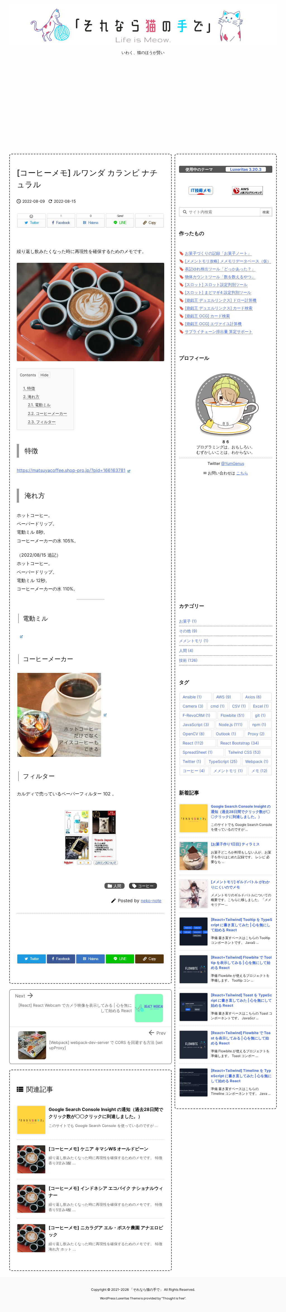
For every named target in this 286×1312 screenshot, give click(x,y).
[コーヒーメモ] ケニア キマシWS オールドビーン (98, 1149)
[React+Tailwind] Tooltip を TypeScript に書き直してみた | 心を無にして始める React (241, 924)
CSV (239, 706)
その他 (188, 630)
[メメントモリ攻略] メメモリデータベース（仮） (228, 261)
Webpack (256, 761)
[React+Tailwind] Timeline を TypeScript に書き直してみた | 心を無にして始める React (241, 1075)
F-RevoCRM (196, 715)
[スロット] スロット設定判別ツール (216, 284)
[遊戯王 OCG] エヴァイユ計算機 (213, 323)
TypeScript (223, 761)
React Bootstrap (239, 743)
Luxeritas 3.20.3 (245, 169)
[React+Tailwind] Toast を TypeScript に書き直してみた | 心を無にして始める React (241, 1000)
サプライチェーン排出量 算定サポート (218, 331)
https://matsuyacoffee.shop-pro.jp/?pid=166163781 (71, 470)
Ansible (192, 696)
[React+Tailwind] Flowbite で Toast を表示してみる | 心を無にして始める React (241, 1037)
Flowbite (232, 715)
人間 (114, 885)
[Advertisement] (143, 104)
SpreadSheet (198, 752)
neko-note (151, 900)
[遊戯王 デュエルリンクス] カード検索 (218, 308)
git (260, 715)
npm (259, 724)
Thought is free (173, 1298)
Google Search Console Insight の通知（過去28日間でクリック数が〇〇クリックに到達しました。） (241, 811)
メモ (259, 770)
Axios (253, 696)
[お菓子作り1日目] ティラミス (235, 844)
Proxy (256, 733)
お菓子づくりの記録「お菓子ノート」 (218, 253)
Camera (193, 706)
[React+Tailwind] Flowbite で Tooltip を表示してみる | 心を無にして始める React (241, 962)
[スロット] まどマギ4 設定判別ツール (218, 292)
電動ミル (39, 404)
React (193, 743)
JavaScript (196, 724)
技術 (188, 660)
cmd (218, 706)
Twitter (192, 761)
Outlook (226, 733)
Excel (261, 706)
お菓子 (188, 621)
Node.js (230, 724)
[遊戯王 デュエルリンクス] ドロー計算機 (220, 300)
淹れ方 (31, 396)
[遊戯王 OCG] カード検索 (207, 315)
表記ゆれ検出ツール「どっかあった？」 (220, 268)
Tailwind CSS (244, 752)
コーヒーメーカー (47, 413)
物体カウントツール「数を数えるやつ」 (220, 276)
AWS (223, 696)
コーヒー (143, 885)
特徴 (29, 388)
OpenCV (193, 733)
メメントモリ (193, 640)
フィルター (42, 421)
